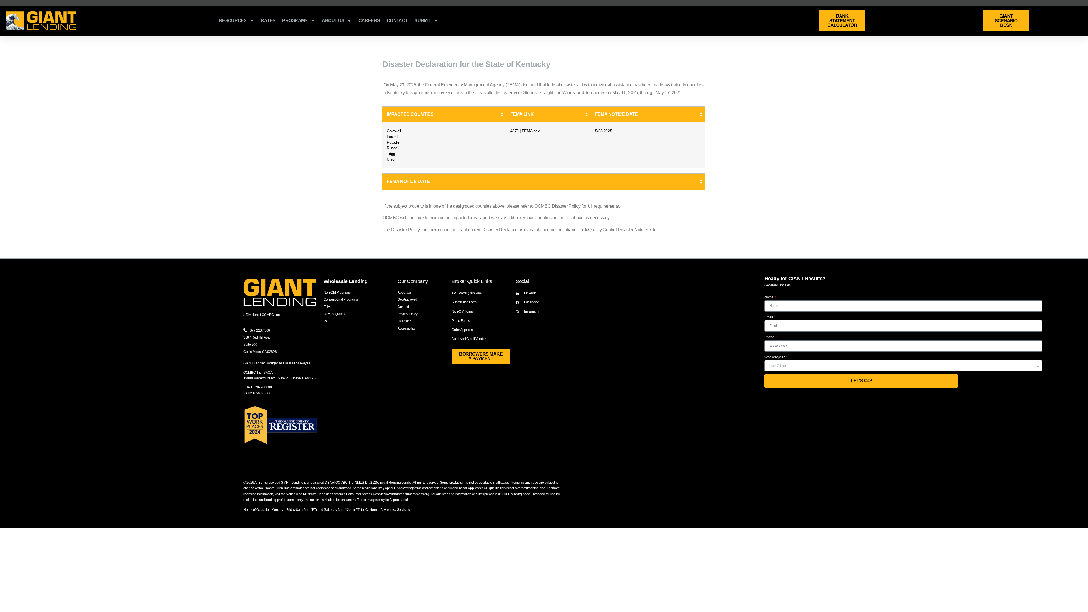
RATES (268, 20)
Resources (233, 20)
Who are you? (774, 357)
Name (769, 297)
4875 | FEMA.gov (525, 131)
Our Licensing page (516, 494)
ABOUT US (333, 20)
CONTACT (397, 20)
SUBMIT (423, 20)
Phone (769, 337)
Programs (294, 20)
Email (769, 317)
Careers (369, 20)
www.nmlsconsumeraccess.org (406, 494)
